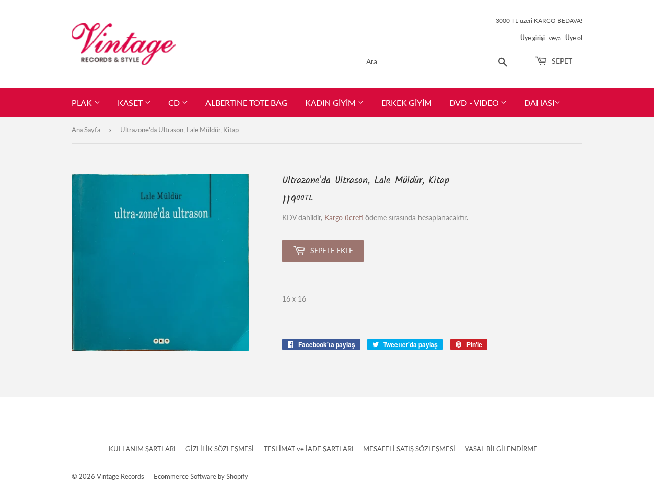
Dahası (539, 102)
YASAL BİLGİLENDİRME (501, 449)
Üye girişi (532, 38)
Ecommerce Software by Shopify (201, 476)
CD (175, 102)
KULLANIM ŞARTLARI (142, 449)
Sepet (561, 61)
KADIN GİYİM (331, 102)
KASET (131, 102)
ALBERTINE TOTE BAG (246, 102)
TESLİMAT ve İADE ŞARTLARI (309, 449)
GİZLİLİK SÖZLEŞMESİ (219, 449)
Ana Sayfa (86, 130)
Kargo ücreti (343, 217)
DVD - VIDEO (475, 102)
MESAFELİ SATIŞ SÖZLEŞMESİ (409, 449)
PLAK (83, 102)
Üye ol (573, 38)
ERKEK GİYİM (406, 102)
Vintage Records (120, 476)
